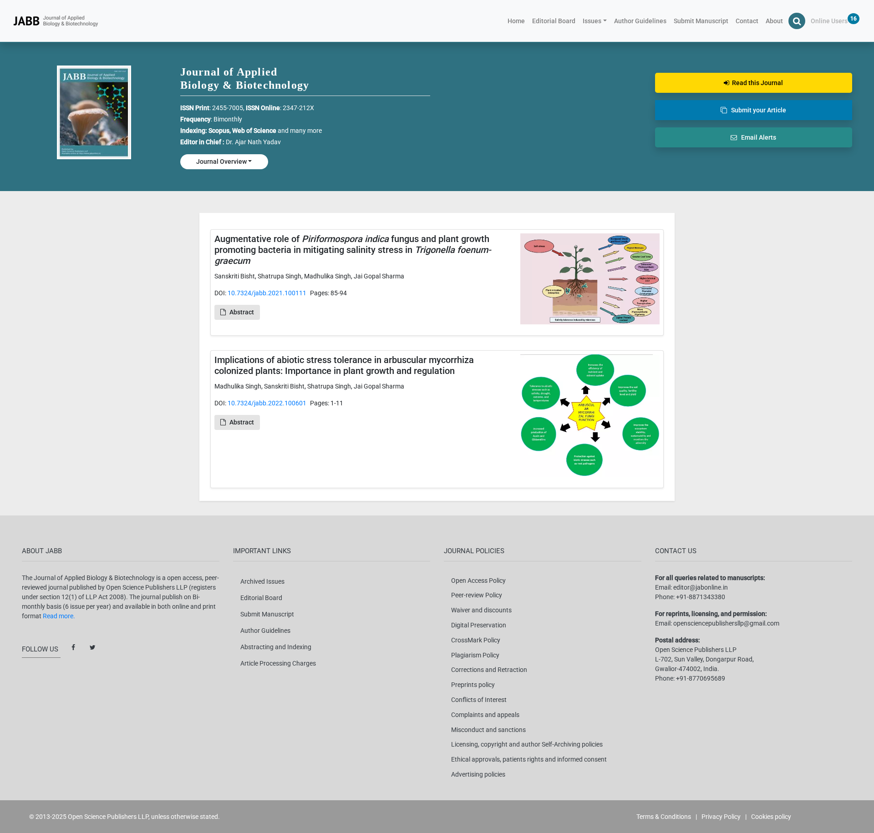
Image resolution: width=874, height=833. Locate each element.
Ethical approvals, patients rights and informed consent (529, 759)
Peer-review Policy (476, 595)
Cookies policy (771, 816)
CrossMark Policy (475, 640)
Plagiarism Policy (475, 655)
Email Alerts (756, 137)
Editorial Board (553, 21)
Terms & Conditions (663, 816)
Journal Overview (221, 161)
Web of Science (254, 130)
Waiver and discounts (481, 610)
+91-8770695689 (700, 678)
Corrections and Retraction (489, 669)
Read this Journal (756, 82)
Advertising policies (478, 774)
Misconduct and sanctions (488, 729)
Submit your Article (756, 110)
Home (518, 21)
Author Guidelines (640, 21)
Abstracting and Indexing (275, 647)
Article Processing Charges (278, 663)
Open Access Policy (478, 580)
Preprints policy (473, 684)
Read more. (59, 616)
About (774, 21)
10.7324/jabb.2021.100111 (267, 293)
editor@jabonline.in (700, 587)
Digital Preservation (478, 625)
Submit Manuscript (701, 21)
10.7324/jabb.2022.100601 (267, 403)
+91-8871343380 (700, 597)
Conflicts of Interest (479, 699)
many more (306, 130)
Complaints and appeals (485, 714)
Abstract (241, 312)
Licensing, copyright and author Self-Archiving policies (527, 744)
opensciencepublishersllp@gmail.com (726, 623)
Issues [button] (592, 21)
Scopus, (220, 130)
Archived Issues (262, 581)
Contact (747, 21)
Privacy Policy (721, 816)
